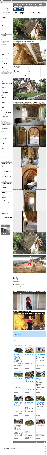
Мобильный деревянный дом (6, 202)
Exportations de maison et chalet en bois (6, 166)
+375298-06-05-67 (16, 286)
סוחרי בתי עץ (3, 143)
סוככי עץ (3, 148)
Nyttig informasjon (5, 71)
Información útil (4, 46)
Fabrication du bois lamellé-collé (6, 169)
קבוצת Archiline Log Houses (5, 146)
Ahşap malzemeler (4, 17)
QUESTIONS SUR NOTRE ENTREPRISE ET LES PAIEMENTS (7, 159)
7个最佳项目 (3, 97)
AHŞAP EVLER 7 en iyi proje (5, 8)
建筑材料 (3, 102)
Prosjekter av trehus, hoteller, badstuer (5, 67)
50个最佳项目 (4, 99)
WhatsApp (7, 2)
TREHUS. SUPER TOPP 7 (5, 63)
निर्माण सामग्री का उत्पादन (4, 85)
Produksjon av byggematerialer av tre (6, 69)
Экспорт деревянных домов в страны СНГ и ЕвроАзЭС (7, 217)
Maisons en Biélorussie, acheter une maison (6, 176)
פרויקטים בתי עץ (4, 145)
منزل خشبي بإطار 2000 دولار (5, 200)
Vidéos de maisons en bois (5, 213)
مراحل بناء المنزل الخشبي (5, 92)
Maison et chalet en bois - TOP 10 (6, 155)
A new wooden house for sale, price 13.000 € (6, 56)
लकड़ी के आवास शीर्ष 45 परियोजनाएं (5, 81)
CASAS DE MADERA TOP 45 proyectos (5, 25)
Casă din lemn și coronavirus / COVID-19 (6, 114)
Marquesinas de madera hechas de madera (6, 37)
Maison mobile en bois (5, 174)
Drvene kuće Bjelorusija (5, 211)
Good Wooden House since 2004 (7, 0)
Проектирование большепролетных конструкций (6, 215)
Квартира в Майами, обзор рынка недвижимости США (6, 128)
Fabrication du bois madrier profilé (6, 171)
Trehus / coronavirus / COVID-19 (6, 73)
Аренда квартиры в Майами (6, 124)
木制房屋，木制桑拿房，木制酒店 (6, 100)
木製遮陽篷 (3, 107)
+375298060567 (4, 2)
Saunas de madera (4, 33)
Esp (42, 0)
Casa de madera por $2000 (5, 116)
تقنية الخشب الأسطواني (5, 195)
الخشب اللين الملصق (4, 190)
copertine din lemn (4, 118)
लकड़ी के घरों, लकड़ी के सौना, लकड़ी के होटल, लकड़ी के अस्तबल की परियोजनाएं (7, 83)
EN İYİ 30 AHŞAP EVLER (5, 10)
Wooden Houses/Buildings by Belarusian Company (7, 54)
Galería (32, 0)
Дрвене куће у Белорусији (5, 207)
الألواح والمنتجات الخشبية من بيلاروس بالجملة (6, 185)
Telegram (11, 2)
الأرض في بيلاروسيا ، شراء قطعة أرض (6, 183)
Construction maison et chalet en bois (6, 163)
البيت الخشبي (4, 187)
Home (14, 6)
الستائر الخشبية (4, 192)
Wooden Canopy (4, 58)
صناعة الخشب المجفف (4, 197)
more (16, 368)
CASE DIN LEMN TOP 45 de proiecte (6, 112)
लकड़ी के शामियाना (4, 90)
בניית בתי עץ (4, 140)
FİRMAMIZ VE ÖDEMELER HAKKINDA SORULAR (6, 6)
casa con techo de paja (16, 281)
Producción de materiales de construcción (5, 42)
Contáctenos (37, 0)
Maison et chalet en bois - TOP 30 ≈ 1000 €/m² (6, 157)
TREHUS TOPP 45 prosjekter (6, 65)
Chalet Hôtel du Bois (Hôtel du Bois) (6, 161)
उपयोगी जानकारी (4, 87)
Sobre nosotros (27, 0)
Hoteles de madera (4, 35)
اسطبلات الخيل (4, 181)
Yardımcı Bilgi (4, 19)
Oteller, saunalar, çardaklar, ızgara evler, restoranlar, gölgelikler (6, 12)
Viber (9, 2)
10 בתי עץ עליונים (4, 138)
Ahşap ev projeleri (4, 14)
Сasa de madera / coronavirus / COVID (6, 48)
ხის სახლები (4, 219)
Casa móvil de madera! (5, 27)
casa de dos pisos (15, 278)
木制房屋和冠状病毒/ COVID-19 (6, 105)
